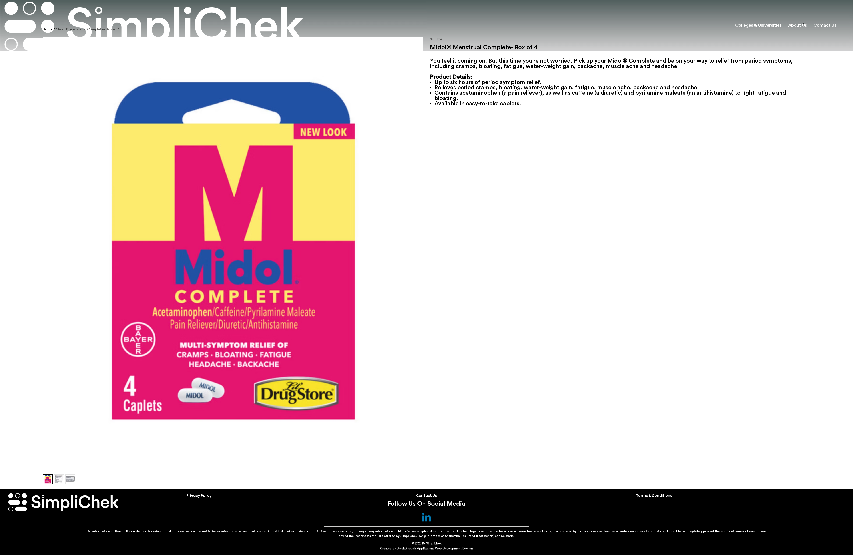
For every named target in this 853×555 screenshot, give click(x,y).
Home (47, 29)
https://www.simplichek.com (419, 531)
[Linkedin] (426, 518)
